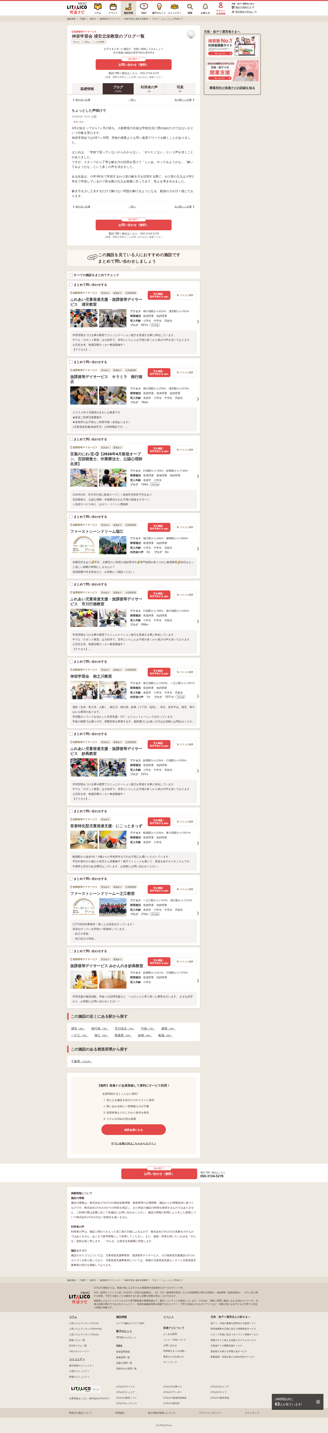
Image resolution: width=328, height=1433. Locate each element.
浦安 (77, 1029)
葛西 (167, 1029)
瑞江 (100, 1035)
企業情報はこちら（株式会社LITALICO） (89, 1398)
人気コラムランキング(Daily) (84, 1334)
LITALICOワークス (125, 1386)
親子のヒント (124, 1331)
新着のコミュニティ (79, 1376)
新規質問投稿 (123, 1351)
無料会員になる (133, 1130)
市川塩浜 (124, 1029)
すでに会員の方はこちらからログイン (133, 1143)
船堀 (164, 1035)
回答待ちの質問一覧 (126, 1368)
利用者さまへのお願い (174, 1351)
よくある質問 (170, 1334)
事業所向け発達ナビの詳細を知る (232, 88)
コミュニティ (77, 1359)
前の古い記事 (83, 99)
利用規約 (120, 1412)
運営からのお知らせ (173, 1356)
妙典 (144, 1035)
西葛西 (122, 1035)
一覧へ (132, 99)
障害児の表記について (80, 1412)
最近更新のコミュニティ (81, 1365)
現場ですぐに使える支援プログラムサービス (233, 1340)
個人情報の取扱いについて (161, 1412)
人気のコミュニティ (79, 1371)
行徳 (147, 1029)
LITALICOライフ (219, 1392)
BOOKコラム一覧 (78, 1345)
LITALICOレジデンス (126, 1403)
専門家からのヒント (126, 1337)
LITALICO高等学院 (220, 1397)
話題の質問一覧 (124, 1362)
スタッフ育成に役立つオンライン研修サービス (234, 1334)
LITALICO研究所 (171, 1403)
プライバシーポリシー (210, 1412)
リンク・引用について (174, 1339)
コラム (73, 1317)
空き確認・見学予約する (159, 295)
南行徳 (98, 1029)
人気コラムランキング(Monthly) (85, 1328)
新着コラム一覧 (77, 1340)
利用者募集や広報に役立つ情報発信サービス (233, 1328)
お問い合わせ (170, 1345)
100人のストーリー (79, 1351)
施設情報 (121, 1317)
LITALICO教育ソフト (126, 1397)
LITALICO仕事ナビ (172, 1386)
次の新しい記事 (183, 99)
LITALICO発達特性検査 (174, 1397)
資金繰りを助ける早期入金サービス (229, 1351)
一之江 (78, 1035)
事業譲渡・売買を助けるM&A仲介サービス (233, 1356)
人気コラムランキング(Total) (84, 1323)
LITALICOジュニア (125, 1392)
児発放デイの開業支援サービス (226, 1345)
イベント (168, 1317)
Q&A (119, 1345)
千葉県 (80, 1061)
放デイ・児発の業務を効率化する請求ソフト (233, 1323)
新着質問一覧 (123, 1357)
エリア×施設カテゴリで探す (130, 1323)
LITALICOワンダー (172, 1392)
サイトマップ (170, 1362)
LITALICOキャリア (220, 1386)
